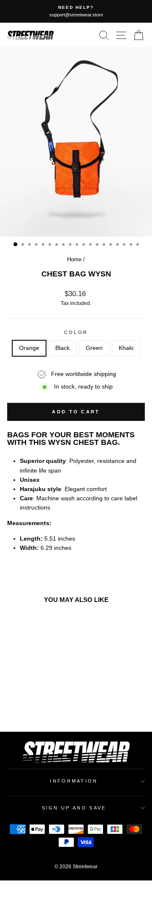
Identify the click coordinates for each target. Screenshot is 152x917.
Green (94, 348)
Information (74, 780)
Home (74, 259)
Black (62, 348)
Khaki (126, 348)
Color (76, 332)
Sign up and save (74, 807)
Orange (29, 348)
